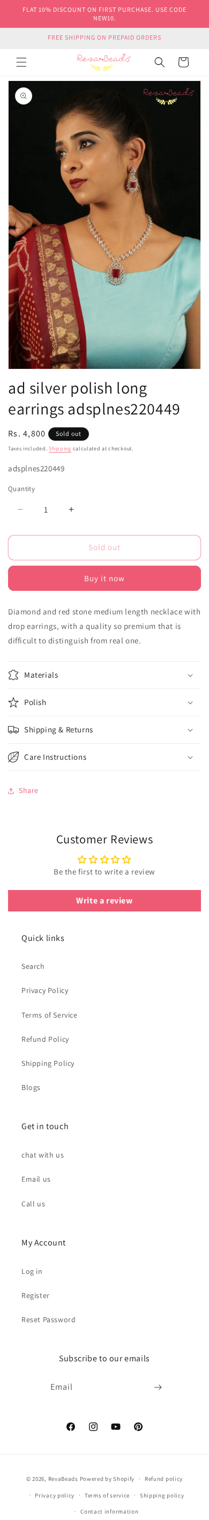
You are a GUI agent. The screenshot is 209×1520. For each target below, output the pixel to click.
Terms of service (107, 1495)
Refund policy (164, 1478)
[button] (21, 62)
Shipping (60, 448)
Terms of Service (49, 1015)
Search (33, 966)
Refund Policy (45, 1039)
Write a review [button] (104, 900)
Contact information (109, 1511)
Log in (32, 1271)
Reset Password (48, 1319)
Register (35, 1295)
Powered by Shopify (107, 1478)
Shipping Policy (47, 1063)
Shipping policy (162, 1495)
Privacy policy (54, 1495)
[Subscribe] (158, 1387)
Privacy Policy (44, 990)
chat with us (42, 1155)
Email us (36, 1179)
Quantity (21, 488)
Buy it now (104, 578)
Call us (33, 1203)
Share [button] (29, 790)
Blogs (31, 1087)
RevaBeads (63, 1478)
